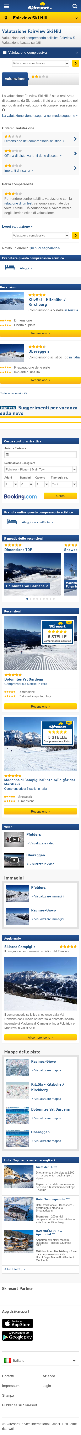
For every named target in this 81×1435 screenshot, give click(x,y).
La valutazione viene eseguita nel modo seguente (38, 115)
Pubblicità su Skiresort (19, 1405)
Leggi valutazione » (17, 226)
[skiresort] (40, 6)
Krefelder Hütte (46, 1167)
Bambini (25, 477)
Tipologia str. (59, 477)
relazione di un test (18, 203)
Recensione (39, 333)
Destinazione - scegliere (19, 463)
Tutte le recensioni (12, 393)
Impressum (11, 1386)
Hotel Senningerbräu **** (53, 1199)
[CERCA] (75, 6)
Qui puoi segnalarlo (43, 248)
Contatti (8, 1376)
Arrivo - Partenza (15, 448)
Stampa (8, 1395)
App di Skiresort (15, 1312)
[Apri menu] (6, 6)
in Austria (71, 310)
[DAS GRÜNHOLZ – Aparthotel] (12, 1241)
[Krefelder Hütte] (12, 1176)
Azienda (49, 1376)
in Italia (74, 357)
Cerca (60, 496)
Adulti (8, 477)
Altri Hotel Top (13, 1269)
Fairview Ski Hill (30, 18)
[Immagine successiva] (74, 573)
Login (47, 1386)
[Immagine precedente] (7, 573)
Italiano (18, 1361)
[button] (20, 497)
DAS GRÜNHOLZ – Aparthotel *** (49, 1233)
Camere (40, 477)
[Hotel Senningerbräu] (12, 1209)
